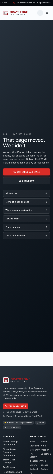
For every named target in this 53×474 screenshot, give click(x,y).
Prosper (45, 450)
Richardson (35, 461)
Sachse (44, 465)
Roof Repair (9, 467)
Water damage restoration (18, 210)
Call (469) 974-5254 (28, 171)
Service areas (12, 218)
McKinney (34, 450)
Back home (28, 180)
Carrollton (46, 454)
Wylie (43, 461)
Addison (45, 469)
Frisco (44, 441)
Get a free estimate (15, 235)
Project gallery (12, 227)
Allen (43, 445)
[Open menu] (47, 13)
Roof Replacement (12, 472)
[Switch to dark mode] (40, 13)
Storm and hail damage (17, 201)
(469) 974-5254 (17, 406)
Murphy (33, 465)
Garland (33, 469)
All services (11, 193)
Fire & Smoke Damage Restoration (9, 452)
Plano (32, 441)
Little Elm (34, 445)
